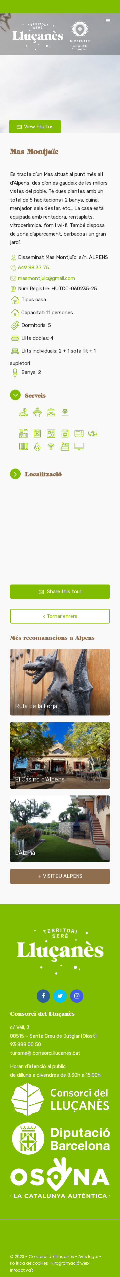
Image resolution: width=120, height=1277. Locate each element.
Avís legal (88, 1256)
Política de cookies (29, 1263)
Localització (43, 474)
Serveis (35, 395)
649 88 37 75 (33, 268)
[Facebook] (43, 996)
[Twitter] (60, 996)
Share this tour (64, 592)
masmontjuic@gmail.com (46, 278)
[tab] (60, 395)
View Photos (39, 127)
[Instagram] (76, 996)
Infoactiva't (21, 1270)
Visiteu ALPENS (62, 876)
